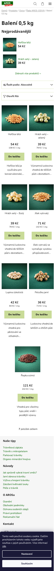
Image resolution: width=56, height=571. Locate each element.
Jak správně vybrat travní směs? (20, 472)
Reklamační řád (11, 517)
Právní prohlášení (12, 513)
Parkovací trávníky (12, 455)
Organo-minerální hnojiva (16, 459)
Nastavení (26, 554)
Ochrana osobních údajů (15, 509)
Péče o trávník (10, 488)
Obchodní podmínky (13, 505)
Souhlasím (27, 563)
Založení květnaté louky (15, 484)
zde (4, 546)
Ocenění (7, 501)
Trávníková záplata (13, 447)
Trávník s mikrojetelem (15, 451)
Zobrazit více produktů (27, 73)
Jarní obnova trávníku (14, 476)
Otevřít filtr (12, 96)
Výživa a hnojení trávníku (16, 480)
